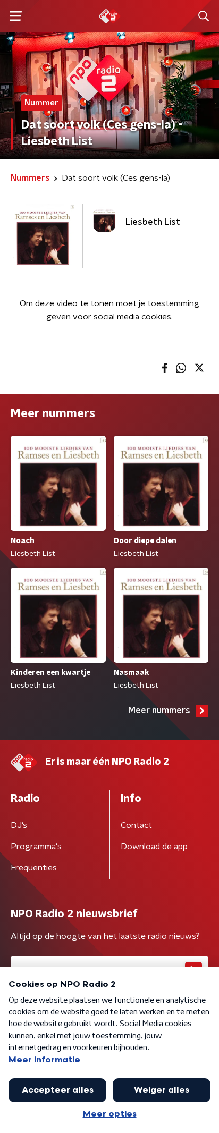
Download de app (154, 846)
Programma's (36, 846)
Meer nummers (159, 710)
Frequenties (34, 868)
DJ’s (19, 825)
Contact (136, 825)
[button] (15, 16)
